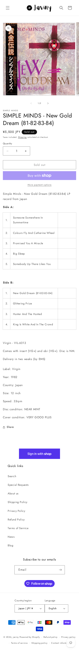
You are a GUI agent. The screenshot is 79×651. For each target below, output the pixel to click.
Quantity (7, 143)
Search (12, 476)
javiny (16, 637)
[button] (7, 8)
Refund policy (51, 637)
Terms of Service (18, 528)
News (11, 537)
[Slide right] (48, 103)
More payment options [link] (40, 185)
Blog (10, 545)
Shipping (22, 137)
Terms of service (19, 642)
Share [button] (10, 427)
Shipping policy (39, 642)
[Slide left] (31, 103)
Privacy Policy (16, 511)
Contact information (61, 642)
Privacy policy (68, 637)
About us (13, 493)
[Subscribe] (60, 569)
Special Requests (18, 485)
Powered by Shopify (30, 637)
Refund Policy (16, 519)
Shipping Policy (17, 502)
